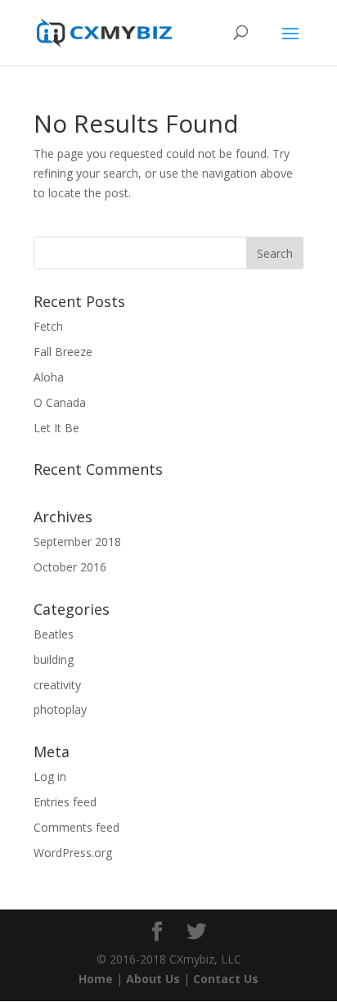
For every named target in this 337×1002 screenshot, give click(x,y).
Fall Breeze (63, 351)
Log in (50, 776)
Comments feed (76, 827)
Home (96, 978)
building (54, 659)
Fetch (48, 326)
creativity (57, 685)
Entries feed (65, 802)
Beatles (54, 634)
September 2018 (77, 541)
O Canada (60, 402)
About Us (153, 978)
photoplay (60, 709)
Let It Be (56, 428)
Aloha (49, 377)
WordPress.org (73, 852)
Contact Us (225, 978)
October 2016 (70, 567)
